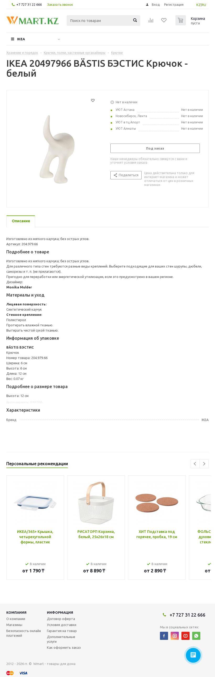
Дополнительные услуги (61, 639)
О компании (15, 619)
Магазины (14, 625)
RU (204, 5)
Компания (16, 612)
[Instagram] (175, 636)
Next (204, 463)
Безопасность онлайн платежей (23, 633)
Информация (60, 612)
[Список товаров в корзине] (191, 24)
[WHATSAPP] (196, 636)
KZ (198, 5)
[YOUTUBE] (185, 636)
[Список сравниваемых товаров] (151, 22)
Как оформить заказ (64, 647)
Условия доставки (61, 625)
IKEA (21, 39)
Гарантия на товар (62, 631)
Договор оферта (61, 619)
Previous (195, 463)
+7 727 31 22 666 (29, 4)
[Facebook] (164, 636)
